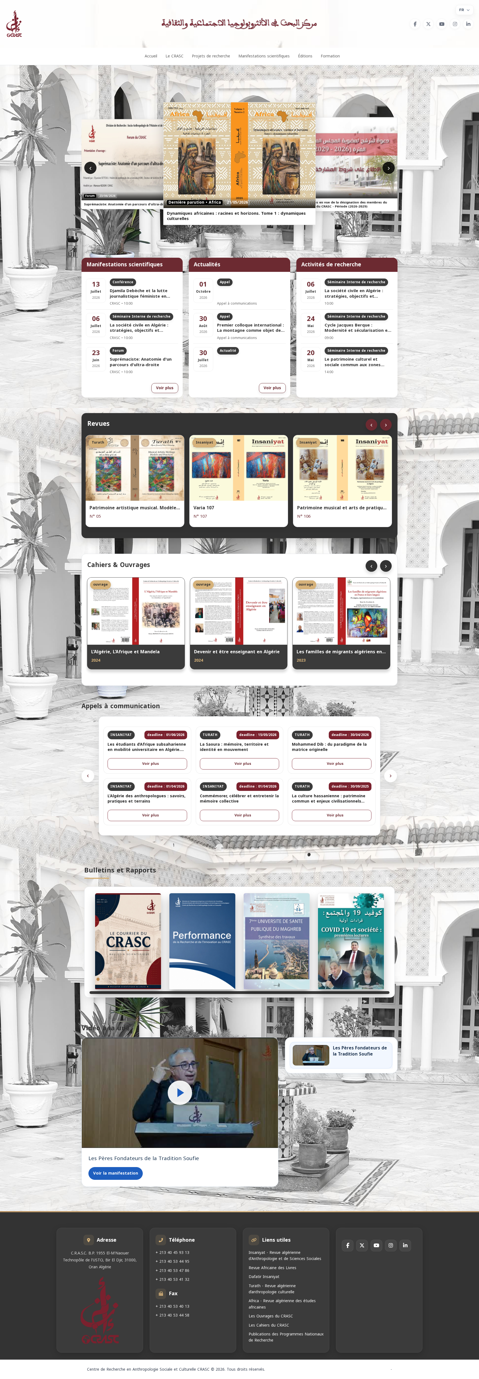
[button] (180, 1093)
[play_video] (180, 1093)
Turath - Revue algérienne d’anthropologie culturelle (272, 1289)
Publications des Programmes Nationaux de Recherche (286, 1337)
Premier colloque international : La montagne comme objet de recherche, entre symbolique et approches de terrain (250, 328)
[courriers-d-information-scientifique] (128, 941)
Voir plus (165, 388)
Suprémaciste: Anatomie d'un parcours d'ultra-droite (141, 362)
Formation (330, 56)
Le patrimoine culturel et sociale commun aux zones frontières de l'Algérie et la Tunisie (353, 362)
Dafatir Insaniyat (264, 1277)
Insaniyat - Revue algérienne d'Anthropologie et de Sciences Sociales (285, 1255)
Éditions (305, 56)
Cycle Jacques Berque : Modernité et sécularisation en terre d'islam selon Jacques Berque (357, 328)
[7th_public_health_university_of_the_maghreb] (276, 941)
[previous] (87, 776)
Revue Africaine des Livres (272, 1268)
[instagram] (455, 24)
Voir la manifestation (115, 1173)
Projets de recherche (211, 56)
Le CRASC (174, 56)
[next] (390, 776)
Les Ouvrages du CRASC (271, 1316)
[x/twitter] (428, 24)
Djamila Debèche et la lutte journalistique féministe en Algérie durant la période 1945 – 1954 (144, 293)
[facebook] (415, 24)
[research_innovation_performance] (202, 941)
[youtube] (441, 24)
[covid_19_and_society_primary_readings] (351, 941)
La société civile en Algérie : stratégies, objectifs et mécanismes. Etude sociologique (144, 328)
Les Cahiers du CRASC (269, 1325)
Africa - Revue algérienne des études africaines (282, 1304)
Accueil (151, 56)
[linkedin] (468, 24)
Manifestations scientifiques (264, 56)
